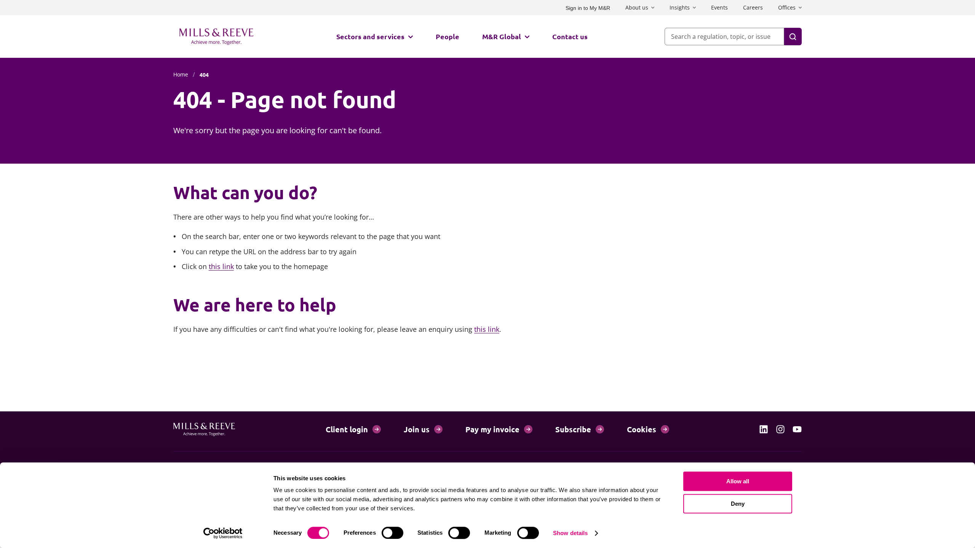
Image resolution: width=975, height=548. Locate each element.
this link (221, 266)
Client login (347, 429)
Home (180, 74)
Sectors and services (370, 36)
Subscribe (573, 429)
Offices (787, 7)
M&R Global (501, 36)
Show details (570, 533)
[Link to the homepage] (216, 36)
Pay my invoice (492, 429)
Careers (753, 7)
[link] (763, 429)
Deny (738, 503)
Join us (417, 429)
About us (636, 7)
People (447, 36)
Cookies (641, 429)
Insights (680, 7)
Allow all (737, 481)
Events (719, 7)
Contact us (570, 36)
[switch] (392, 533)
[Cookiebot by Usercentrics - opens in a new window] (223, 533)
